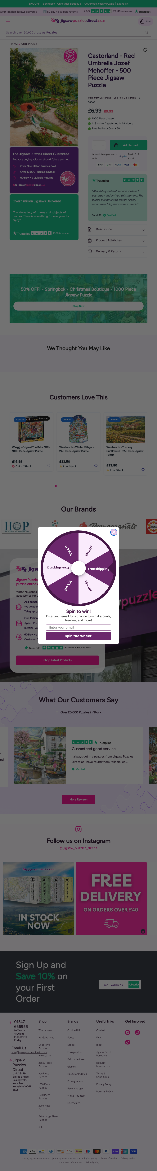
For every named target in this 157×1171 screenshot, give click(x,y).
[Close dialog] (113, 532)
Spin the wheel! (78, 636)
